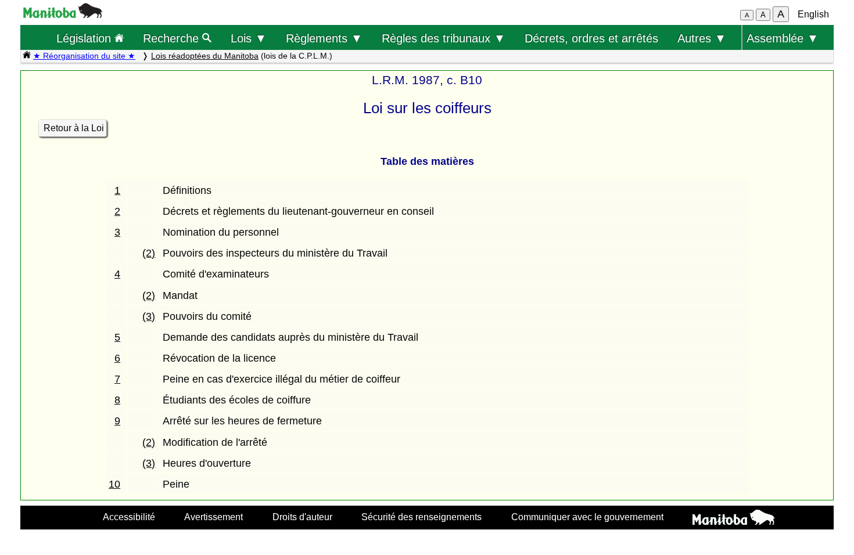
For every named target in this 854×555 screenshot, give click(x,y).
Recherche (172, 38)
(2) (148, 253)
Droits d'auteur (302, 516)
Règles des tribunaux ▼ (443, 38)
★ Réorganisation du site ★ (84, 55)
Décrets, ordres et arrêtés (591, 38)
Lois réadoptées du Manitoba (205, 55)
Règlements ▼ (324, 38)
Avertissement (213, 516)
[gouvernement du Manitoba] (62, 15)
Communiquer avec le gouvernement (587, 516)
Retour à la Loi (74, 128)
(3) (148, 316)
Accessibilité (129, 516)
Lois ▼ (249, 38)
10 (114, 484)
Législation (85, 38)
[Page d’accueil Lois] (27, 55)
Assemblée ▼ (783, 38)
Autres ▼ (701, 38)
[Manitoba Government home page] (733, 519)
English (813, 14)
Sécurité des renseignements (421, 516)
